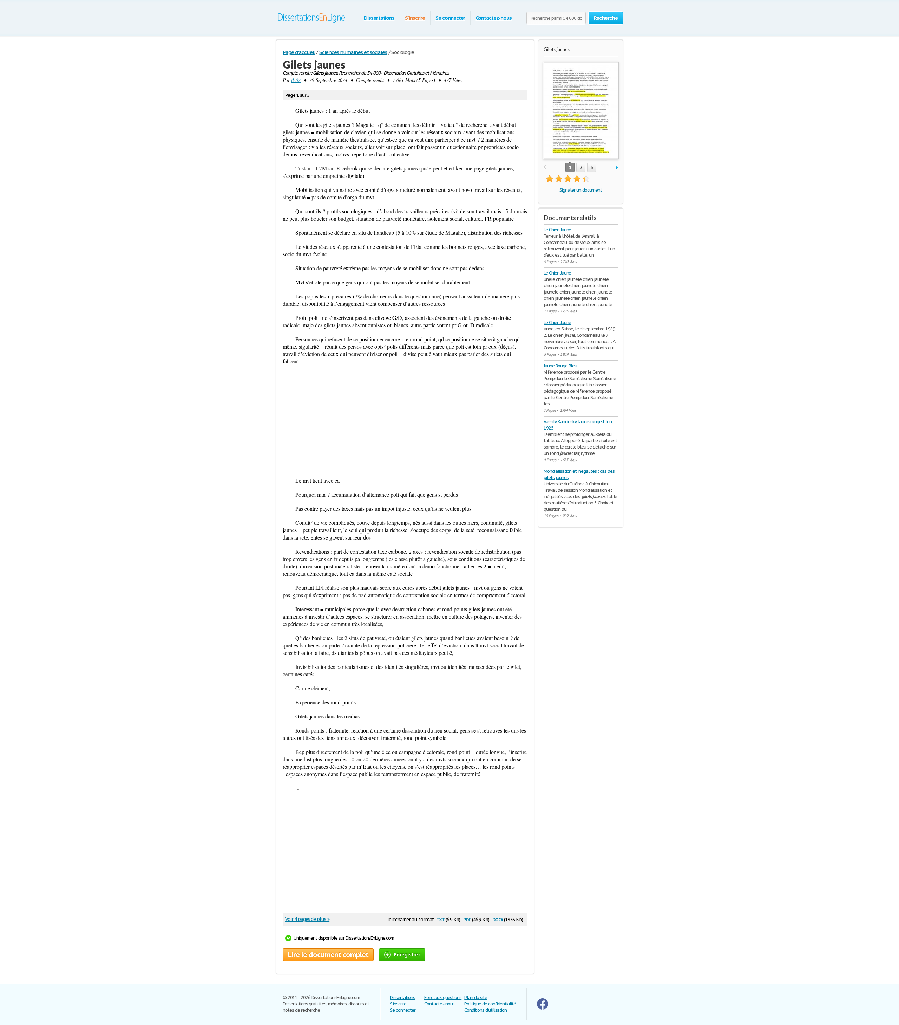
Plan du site (475, 997)
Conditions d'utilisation (485, 1010)
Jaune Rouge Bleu (560, 366)
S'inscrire (415, 17)
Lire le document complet (328, 954)
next (616, 167)
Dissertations (379, 17)
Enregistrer (407, 954)
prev (544, 167)
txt (440, 919)
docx (497, 919)
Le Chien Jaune (557, 230)
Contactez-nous (493, 17)
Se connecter (450, 17)
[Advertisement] (405, 421)
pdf (467, 919)
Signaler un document (580, 190)
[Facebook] (542, 1008)
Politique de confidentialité (490, 1004)
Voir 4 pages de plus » (307, 919)
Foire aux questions (442, 997)
